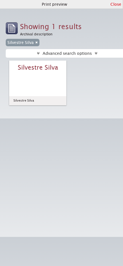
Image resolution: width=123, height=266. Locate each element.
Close (115, 4)
